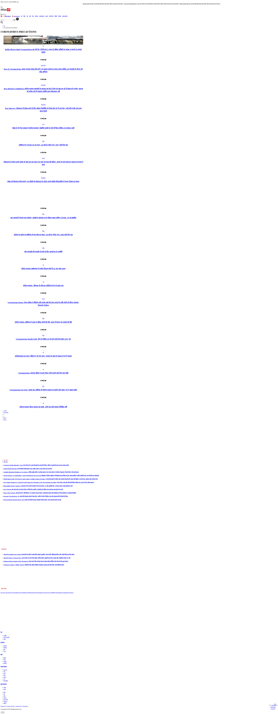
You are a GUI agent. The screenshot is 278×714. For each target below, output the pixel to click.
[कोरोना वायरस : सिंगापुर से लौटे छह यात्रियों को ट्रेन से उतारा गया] (43, 280)
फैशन (4, 674)
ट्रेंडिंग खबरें (5, 462)
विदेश (24, 16)
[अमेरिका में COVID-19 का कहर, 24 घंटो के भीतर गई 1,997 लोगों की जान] (43, 140)
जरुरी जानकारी (6, 638)
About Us (3, 706)
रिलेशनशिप (43, 66)
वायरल (46, 16)
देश (21, 16)
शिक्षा (4, 639)
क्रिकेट (4, 658)
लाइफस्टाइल (41, 16)
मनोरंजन (36, 16)
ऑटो (30, 16)
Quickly (8, 17)
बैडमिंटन (5, 663)
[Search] (14, 20)
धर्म (4, 679)
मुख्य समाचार (64, 16)
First (5, 411)
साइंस (4, 689)
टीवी (4, 650)
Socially (17, 17)
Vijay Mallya (28, 593)
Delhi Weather (36, 593)
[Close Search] (17, 19)
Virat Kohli (50, 593)
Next (4, 418)
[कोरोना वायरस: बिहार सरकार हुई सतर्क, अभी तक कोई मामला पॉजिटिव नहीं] (43, 402)
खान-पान (5, 670)
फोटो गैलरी (51, 16)
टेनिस (4, 660)
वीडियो (56, 16)
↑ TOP (2, 712)
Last (5, 420)
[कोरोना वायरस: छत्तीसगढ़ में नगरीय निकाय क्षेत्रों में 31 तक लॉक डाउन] (43, 263)
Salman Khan (69, 593)
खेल (33, 16)
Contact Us (18, 706)
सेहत (43, 125)
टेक (27, 16)
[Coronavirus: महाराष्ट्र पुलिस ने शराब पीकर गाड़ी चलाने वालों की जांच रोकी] (43, 368)
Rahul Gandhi (62, 593)
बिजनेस (59, 16)
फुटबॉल (5, 662)
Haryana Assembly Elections (8, 593)
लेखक (4, 688)
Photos (5, 702)
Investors (25, 706)
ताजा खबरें (5, 460)
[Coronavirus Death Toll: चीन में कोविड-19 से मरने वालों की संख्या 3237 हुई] (43, 334)
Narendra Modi (20, 593)
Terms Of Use (10, 706)
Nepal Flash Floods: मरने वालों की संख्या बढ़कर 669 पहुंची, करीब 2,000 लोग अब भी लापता (52, 4)
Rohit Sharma (43, 593)
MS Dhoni (56, 593)
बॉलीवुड (5, 646)
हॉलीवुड (5, 648)
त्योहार (4, 677)
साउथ (4, 651)
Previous (5, 413)
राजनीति (5, 636)
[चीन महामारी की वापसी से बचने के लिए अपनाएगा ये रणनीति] (43, 246)
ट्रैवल (4, 672)
